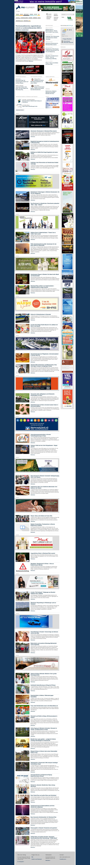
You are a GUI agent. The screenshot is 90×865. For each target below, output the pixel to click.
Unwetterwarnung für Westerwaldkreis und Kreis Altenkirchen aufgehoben (42, 806)
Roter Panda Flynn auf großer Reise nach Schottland (43, 795)
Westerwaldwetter (66, 41)
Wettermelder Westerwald (68, 42)
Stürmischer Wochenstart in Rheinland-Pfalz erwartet (44, 131)
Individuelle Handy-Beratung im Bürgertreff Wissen (43, 685)
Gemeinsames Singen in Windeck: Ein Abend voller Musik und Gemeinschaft (45, 275)
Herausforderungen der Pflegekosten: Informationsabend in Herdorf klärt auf (44, 354)
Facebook (49, 14)
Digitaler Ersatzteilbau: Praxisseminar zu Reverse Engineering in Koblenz (43, 524)
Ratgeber (30, 17)
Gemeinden (35, 17)
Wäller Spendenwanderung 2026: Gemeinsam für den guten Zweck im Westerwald (43, 244)
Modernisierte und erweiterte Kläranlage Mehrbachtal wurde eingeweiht (44, 643)
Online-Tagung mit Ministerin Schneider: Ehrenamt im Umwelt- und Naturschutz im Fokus (44, 728)
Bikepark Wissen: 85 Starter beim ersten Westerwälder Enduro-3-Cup (44, 751)
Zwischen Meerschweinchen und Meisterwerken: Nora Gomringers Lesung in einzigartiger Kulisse (44, 365)
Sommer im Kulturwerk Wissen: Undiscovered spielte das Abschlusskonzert (37, 88)
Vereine (31, 14)
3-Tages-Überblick (67, 39)
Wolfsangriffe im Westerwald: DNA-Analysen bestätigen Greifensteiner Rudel (44, 763)
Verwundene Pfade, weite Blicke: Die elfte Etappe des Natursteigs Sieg (22, 88)
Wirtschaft (26, 14)
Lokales (17, 17)
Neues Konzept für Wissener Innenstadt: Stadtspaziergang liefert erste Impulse (45, 476)
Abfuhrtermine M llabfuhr (50, 92)
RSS (32, 857)
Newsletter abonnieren (50, 93)
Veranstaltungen (24, 17)
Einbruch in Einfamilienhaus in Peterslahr (41, 314)
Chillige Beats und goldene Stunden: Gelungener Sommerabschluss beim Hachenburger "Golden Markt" (44, 837)
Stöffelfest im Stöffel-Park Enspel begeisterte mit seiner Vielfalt (37, 82)
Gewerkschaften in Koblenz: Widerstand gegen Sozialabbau (42, 696)
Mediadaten (56, 15)
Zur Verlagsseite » (20, 861)
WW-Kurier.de (49, 16)
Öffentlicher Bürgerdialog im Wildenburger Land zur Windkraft (43, 603)
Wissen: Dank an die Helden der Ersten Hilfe (41, 516)
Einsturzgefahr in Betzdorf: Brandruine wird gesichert (44, 828)
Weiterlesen (31, 61)
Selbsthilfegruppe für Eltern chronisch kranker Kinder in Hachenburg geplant (44, 405)
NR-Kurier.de (49, 17)
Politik (21, 14)
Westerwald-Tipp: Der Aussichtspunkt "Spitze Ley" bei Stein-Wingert (22, 82)
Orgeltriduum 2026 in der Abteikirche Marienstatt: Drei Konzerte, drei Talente (44, 487)
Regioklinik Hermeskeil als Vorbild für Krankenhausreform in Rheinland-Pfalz (45, 142)
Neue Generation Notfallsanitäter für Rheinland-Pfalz (43, 817)
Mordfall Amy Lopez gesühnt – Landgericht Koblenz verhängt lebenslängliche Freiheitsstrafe (43, 739)
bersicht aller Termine (19, 110)
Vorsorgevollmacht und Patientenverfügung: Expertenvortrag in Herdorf (41, 775)
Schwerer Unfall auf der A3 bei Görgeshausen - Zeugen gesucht (44, 446)
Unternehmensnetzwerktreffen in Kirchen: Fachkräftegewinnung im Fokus (41, 435)
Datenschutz (56, 17)
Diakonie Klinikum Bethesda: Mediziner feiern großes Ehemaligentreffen (44, 674)
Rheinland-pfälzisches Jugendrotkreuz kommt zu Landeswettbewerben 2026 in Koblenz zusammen (29, 28)
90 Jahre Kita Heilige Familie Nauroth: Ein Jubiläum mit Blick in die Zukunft (44, 325)
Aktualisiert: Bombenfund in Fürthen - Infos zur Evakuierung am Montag (52, 57)
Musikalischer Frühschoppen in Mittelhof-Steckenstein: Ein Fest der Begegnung (52, 50)
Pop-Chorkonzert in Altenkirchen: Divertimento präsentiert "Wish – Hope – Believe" (45, 204)
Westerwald (19, 20)
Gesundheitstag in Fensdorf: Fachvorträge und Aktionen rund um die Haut (44, 632)
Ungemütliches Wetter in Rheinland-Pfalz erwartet (43, 553)
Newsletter (48, 18)
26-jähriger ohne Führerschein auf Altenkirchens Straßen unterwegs (52, 38)
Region (17, 14)
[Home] (16, 11)
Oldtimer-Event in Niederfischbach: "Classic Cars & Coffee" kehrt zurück (52, 31)
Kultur (35, 14)
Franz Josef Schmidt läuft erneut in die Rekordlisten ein (44, 705)
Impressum (56, 18)
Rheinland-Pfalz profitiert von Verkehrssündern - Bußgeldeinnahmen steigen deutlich (42, 286)
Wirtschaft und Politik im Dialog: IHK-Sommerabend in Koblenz (44, 716)
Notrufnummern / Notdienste (51, 91)
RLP (39, 14)
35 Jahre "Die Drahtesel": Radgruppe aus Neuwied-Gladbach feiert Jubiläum (43, 592)
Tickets (63, 17)
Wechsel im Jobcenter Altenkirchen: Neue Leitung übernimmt (43, 785)
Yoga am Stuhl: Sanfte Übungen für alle (29, 106)
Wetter (39, 17)
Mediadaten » (48, 860)
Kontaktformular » (63, 859)
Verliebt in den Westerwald (37, 859)
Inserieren (55, 14)
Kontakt (55, 20)
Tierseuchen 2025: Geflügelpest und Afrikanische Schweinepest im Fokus (42, 394)
